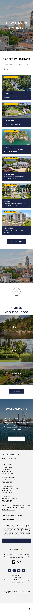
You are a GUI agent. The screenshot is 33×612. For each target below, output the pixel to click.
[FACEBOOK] (9, 570)
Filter (8, 69)
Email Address (8, 520)
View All (16, 391)
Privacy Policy (21, 534)
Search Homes (16, 241)
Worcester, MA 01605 (9, 498)
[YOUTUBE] (18, 570)
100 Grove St (6, 496)
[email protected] (8, 500)
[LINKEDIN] (14, 570)
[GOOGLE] (23, 570)
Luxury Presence (16, 582)
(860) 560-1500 (7, 473)
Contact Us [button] (16, 439)
